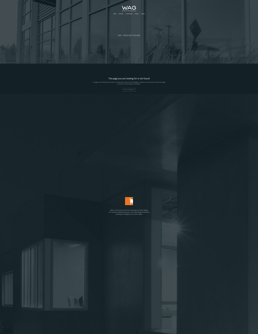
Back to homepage (129, 89)
